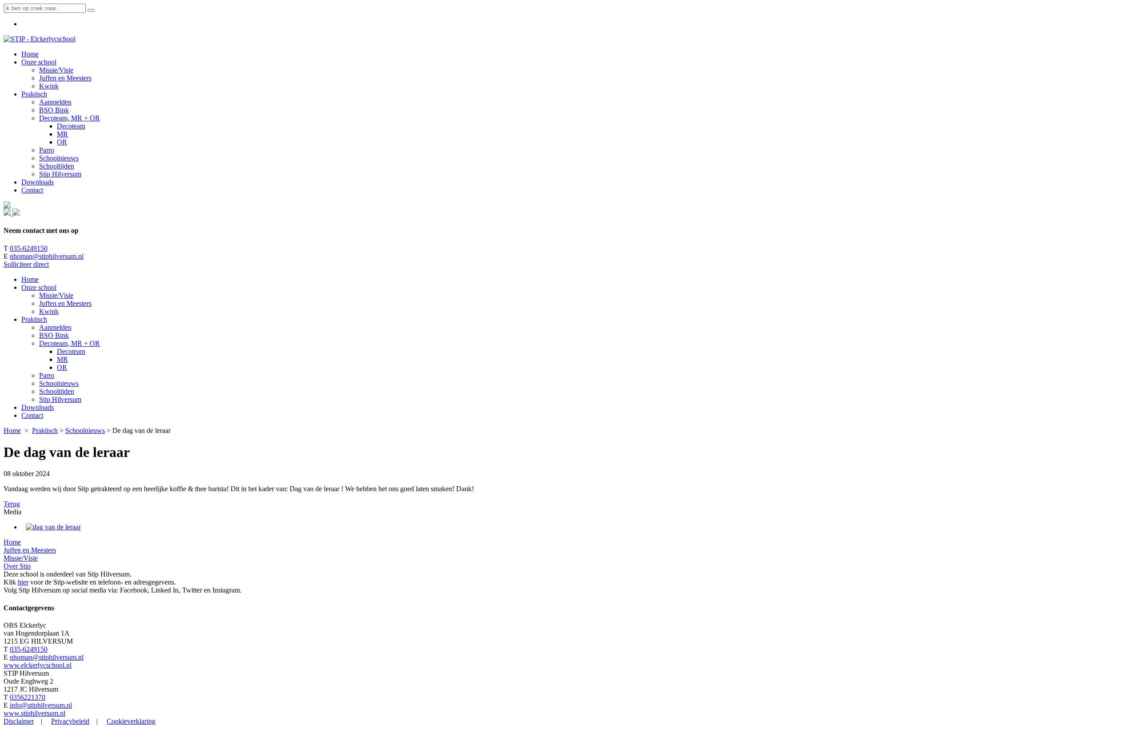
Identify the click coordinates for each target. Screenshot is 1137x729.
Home (30, 279)
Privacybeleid (70, 721)
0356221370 (27, 697)
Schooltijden (56, 391)
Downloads (37, 407)
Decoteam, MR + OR (69, 343)
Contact (32, 415)
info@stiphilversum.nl (41, 705)
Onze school (38, 287)
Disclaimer (19, 721)
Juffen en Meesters (65, 303)
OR (62, 367)
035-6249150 (29, 248)
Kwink (49, 311)
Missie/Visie (56, 295)
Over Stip (17, 566)
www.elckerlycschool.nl (38, 665)
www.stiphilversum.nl (34, 713)
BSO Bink (54, 335)
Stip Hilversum (60, 399)
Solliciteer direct (26, 264)
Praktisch (34, 319)
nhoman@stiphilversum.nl (46, 256)
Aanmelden (55, 327)
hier (23, 582)
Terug (12, 504)
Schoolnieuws (59, 383)
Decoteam (71, 351)
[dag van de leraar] (53, 527)
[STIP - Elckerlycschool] (40, 39)
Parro (46, 375)
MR (62, 359)
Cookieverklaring (131, 721)
